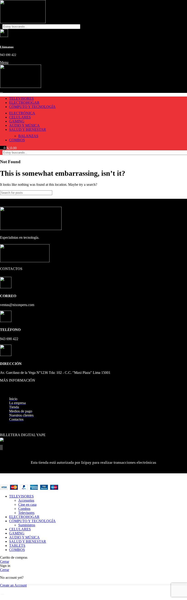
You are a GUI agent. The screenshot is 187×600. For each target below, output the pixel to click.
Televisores (26, 513)
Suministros (26, 525)
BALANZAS (28, 136)
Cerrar (4, 561)
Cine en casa (27, 504)
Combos (24, 509)
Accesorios (26, 500)
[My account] (1, 91)
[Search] (179, 26)
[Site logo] (23, 22)
